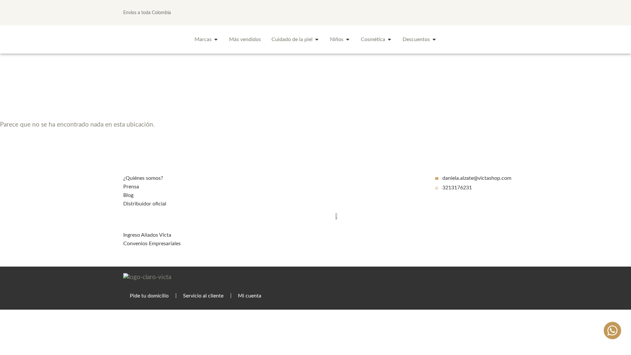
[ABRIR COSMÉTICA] (389, 39)
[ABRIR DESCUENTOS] (434, 39)
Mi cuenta (249, 295)
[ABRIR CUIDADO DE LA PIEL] (316, 39)
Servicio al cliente (203, 295)
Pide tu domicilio (149, 295)
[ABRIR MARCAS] (216, 39)
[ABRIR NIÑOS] (347, 39)
